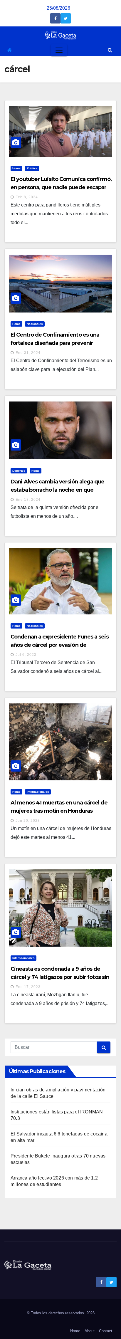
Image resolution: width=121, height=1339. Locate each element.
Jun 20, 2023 (28, 821)
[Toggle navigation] (59, 50)
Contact (105, 1331)
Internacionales (38, 791)
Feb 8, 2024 (27, 197)
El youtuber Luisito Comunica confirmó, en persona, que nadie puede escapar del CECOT (61, 187)
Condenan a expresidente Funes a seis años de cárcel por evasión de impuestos (60, 645)
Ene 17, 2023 (28, 987)
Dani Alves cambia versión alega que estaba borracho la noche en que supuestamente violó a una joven (58, 489)
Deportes (18, 470)
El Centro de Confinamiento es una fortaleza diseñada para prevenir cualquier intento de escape (55, 343)
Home (16, 168)
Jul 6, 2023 (26, 655)
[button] (110, 50)
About (90, 1331)
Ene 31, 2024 (28, 353)
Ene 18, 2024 (28, 500)
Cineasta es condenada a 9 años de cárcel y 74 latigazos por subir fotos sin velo (60, 977)
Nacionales (35, 323)
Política (32, 168)
